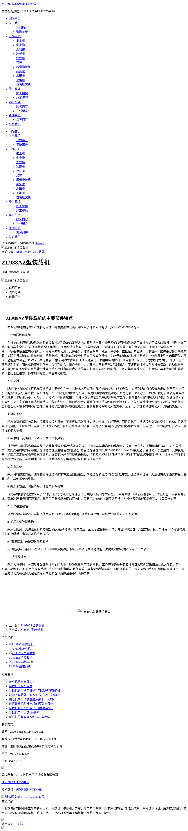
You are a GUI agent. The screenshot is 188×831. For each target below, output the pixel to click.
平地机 (20, 80)
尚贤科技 (22, 789)
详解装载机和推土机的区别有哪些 (31, 703)
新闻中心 (15, 115)
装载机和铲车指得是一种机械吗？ (31, 708)
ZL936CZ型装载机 (32, 625)
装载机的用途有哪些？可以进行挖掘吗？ (35, 690)
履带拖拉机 (23, 67)
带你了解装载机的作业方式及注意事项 (34, 695)
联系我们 (15, 124)
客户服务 (15, 102)
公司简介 (22, 27)
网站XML (35, 789)
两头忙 (20, 71)
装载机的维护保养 (20, 686)
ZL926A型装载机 (20, 666)
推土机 (20, 40)
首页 (19, 251)
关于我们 (15, 23)
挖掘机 (20, 58)
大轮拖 (20, 49)
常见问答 (22, 119)
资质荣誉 (22, 31)
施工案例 (22, 93)
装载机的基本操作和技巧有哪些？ (31, 717)
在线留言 (22, 110)
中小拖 (20, 45)
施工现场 (15, 88)
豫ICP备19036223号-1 (15, 782)
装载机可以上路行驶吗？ (25, 712)
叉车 (19, 62)
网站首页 (15, 18)
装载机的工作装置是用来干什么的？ (32, 699)
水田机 (20, 75)
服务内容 (22, 106)
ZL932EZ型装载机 (20, 657)
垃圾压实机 (23, 84)
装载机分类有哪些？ (22, 681)
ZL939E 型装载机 (32, 629)
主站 (20, 824)
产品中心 (15, 36)
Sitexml (39, 243)
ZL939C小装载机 (20, 648)
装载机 (20, 53)
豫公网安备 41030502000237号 (24, 796)
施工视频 (22, 97)
